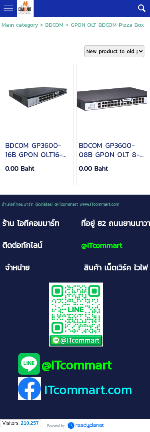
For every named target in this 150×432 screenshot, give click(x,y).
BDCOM (54, 25)
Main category (20, 25)
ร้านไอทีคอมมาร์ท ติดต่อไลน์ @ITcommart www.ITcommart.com (60, 204)
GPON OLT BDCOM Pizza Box (107, 25)
